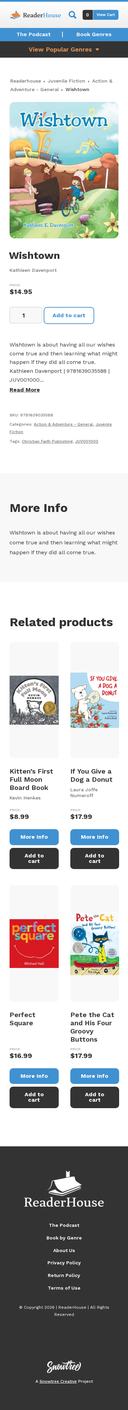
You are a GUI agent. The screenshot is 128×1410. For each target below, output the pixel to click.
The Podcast (33, 34)
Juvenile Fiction (66, 81)
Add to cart (69, 315)
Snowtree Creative (58, 1381)
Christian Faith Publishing (47, 441)
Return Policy (64, 1275)
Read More (25, 389)
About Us (64, 1250)
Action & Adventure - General (63, 424)
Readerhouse (25, 81)
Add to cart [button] (34, 858)
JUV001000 (86, 441)
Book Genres (94, 34)
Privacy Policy (64, 1262)
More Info (34, 837)
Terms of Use (64, 1288)
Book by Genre (64, 1237)
